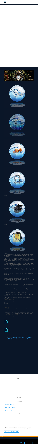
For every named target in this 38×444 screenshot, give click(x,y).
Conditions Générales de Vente (11, 404)
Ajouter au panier (12, 34)
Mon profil (7, 416)
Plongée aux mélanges (14, 338)
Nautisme (9, 338)
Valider (16, 442)
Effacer (16, 32)
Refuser (21, 442)
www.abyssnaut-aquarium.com (11, 431)
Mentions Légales (8, 410)
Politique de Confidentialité (10, 407)
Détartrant (14, 337)
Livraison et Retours (9, 422)
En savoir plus (28, 442)
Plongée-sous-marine (22, 338)
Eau (16, 337)
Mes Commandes (8, 419)
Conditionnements (6, 31)
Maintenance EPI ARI (21, 337)
